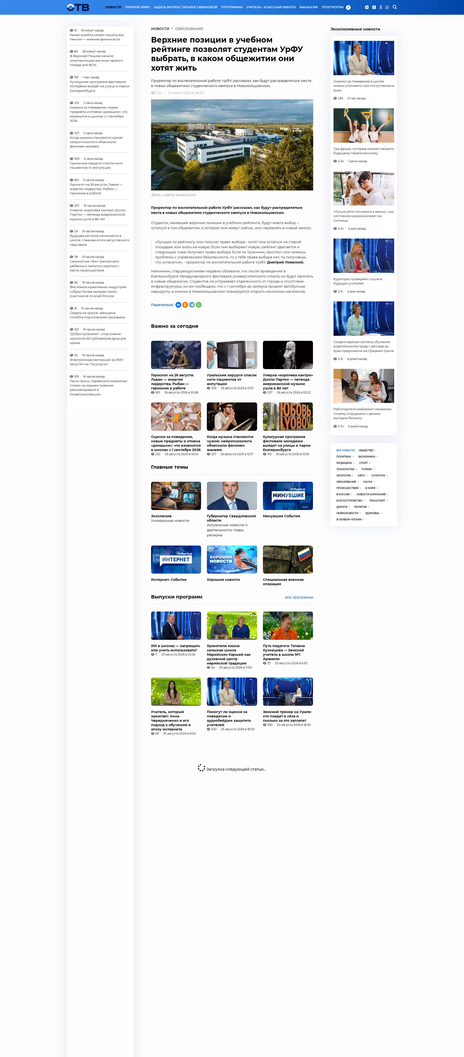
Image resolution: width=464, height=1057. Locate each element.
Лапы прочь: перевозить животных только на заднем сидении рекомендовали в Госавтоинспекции (98, 387)
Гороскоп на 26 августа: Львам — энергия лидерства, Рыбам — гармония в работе (96, 188)
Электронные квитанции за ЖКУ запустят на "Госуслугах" (96, 362)
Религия (360, 507)
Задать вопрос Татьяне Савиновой (185, 7)
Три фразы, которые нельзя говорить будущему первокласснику (364, 151)
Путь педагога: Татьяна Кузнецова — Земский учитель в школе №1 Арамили (284, 652)
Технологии (345, 469)
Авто (361, 475)
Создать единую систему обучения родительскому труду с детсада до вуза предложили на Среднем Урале (364, 346)
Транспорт (377, 500)
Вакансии (309, 7)
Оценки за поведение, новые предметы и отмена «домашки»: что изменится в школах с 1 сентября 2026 (98, 114)
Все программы (299, 597)
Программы (232, 7)
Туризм (366, 469)
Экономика (366, 456)
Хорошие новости (223, 579)
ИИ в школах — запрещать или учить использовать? (175, 648)
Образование (346, 481)
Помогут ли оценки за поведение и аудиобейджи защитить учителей (229, 718)
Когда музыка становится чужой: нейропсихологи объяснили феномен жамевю (96, 142)
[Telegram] (192, 305)
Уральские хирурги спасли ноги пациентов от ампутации (96, 165)
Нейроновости (347, 513)
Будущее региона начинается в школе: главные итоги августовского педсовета (99, 240)
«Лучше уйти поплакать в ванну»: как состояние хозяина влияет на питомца (364, 216)
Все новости (345, 450)
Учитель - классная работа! (271, 7)
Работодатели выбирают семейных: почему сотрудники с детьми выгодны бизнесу (363, 413)
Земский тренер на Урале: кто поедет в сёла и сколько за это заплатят (287, 716)
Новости (113, 7)
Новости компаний (371, 494)
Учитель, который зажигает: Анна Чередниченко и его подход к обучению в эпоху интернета (171, 720)
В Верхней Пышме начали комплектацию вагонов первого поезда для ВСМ (96, 60)
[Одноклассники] (374, 7)
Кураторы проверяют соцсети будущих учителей (358, 281)
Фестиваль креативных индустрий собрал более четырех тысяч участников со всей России (98, 291)
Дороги (341, 507)
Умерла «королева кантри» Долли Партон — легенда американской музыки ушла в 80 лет (97, 214)
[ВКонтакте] (178, 305)
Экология (343, 475)
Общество (366, 450)
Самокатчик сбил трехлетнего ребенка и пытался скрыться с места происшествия (94, 266)
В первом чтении (349, 519)
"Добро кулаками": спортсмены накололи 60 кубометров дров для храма (98, 338)
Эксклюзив (161, 516)
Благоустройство (349, 500)
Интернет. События (169, 579)
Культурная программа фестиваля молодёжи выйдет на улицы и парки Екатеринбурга (99, 86)
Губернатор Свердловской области (231, 518)
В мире (370, 488)
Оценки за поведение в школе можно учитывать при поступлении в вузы (364, 85)
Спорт (363, 463)
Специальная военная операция (283, 581)
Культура (378, 475)
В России (343, 494)
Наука (367, 481)
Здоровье (372, 513)
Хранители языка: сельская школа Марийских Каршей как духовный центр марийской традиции (229, 654)
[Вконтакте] (367, 7)
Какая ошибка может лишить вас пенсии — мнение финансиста (97, 37)
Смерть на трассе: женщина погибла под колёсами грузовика (97, 315)
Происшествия (347, 488)
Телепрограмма (336, 7)
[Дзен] (381, 7)
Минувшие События (281, 516)
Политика (343, 456)
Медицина (344, 463)
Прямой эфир (137, 7)
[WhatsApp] (387, 7)
